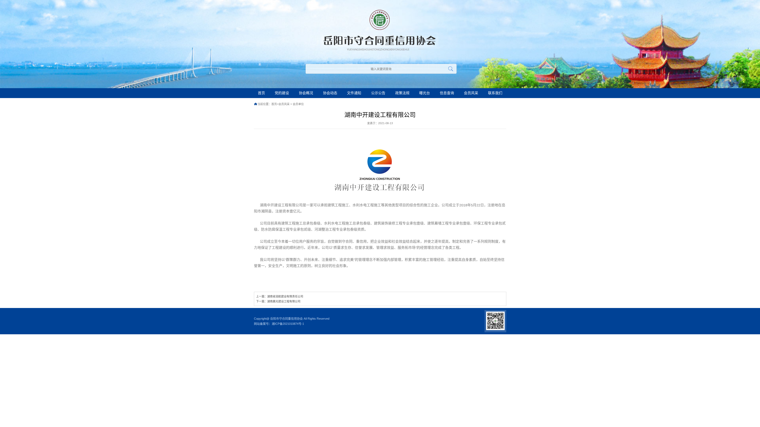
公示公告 (378, 93)
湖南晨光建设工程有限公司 (283, 301)
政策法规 (402, 93)
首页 (261, 93)
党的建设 (282, 93)
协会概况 (306, 93)
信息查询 (447, 93)
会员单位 (298, 104)
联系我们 (495, 93)
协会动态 (330, 93)
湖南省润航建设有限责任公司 (285, 296)
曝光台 (424, 93)
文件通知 (354, 93)
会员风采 (471, 93)
